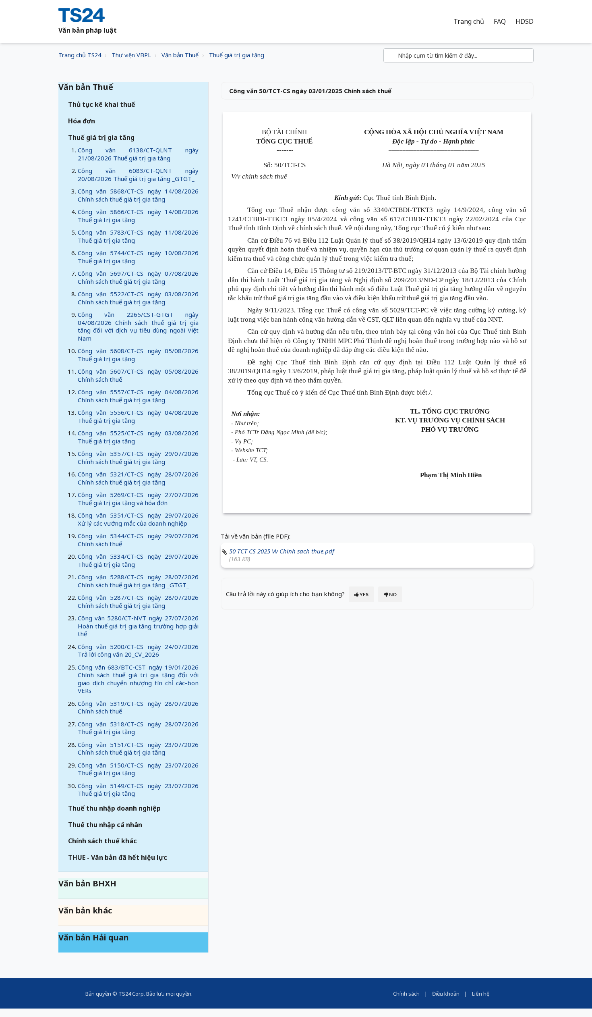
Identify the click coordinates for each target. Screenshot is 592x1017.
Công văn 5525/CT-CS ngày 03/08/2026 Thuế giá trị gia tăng (138, 437)
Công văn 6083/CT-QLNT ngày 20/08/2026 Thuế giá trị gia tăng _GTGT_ (138, 174)
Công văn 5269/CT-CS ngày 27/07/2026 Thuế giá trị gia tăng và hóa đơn (138, 499)
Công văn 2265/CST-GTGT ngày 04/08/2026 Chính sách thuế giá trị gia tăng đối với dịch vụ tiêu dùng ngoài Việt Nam (138, 326)
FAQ (500, 21)
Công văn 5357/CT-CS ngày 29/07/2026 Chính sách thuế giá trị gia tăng (138, 457)
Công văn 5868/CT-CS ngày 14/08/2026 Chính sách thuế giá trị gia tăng (138, 195)
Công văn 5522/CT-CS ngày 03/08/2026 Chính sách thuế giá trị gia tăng (138, 298)
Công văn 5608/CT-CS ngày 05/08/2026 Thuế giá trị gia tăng (138, 355)
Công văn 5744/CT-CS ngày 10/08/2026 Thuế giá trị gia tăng (138, 257)
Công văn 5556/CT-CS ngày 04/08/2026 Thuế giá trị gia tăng (138, 416)
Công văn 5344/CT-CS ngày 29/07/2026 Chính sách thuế (138, 540)
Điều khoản (446, 993)
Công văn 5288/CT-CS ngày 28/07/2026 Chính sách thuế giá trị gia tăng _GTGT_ (138, 581)
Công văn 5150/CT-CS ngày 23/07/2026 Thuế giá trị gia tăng (138, 769)
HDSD (524, 21)
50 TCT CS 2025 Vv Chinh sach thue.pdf (281, 551)
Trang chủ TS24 (79, 55)
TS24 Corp (131, 993)
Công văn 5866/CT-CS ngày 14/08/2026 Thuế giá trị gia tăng (138, 216)
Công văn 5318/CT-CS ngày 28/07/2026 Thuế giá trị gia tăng (138, 728)
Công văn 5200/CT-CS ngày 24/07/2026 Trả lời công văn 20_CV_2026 (138, 651)
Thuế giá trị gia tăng (236, 55)
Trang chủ (468, 21)
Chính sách (406, 993)
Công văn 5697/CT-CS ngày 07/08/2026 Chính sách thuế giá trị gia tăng (138, 277)
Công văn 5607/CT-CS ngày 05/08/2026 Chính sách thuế (138, 375)
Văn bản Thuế (180, 55)
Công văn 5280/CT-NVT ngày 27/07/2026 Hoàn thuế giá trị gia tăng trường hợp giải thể (138, 626)
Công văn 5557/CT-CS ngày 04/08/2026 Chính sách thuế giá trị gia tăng (138, 396)
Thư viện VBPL (131, 55)
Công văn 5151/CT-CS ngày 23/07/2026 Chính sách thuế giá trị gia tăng (138, 748)
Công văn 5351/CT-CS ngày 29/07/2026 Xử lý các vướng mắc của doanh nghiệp (138, 519)
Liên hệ (480, 993)
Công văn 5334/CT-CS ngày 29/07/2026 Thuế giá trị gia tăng (138, 560)
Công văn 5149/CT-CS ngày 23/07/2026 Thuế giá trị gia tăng (138, 790)
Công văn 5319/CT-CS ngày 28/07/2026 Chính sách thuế (138, 707)
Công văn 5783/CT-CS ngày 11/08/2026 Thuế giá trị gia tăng (138, 236)
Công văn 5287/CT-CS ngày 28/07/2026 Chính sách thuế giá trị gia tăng (138, 601)
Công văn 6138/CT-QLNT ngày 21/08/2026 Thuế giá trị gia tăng (138, 154)
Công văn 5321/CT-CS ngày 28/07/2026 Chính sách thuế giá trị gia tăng (138, 478)
